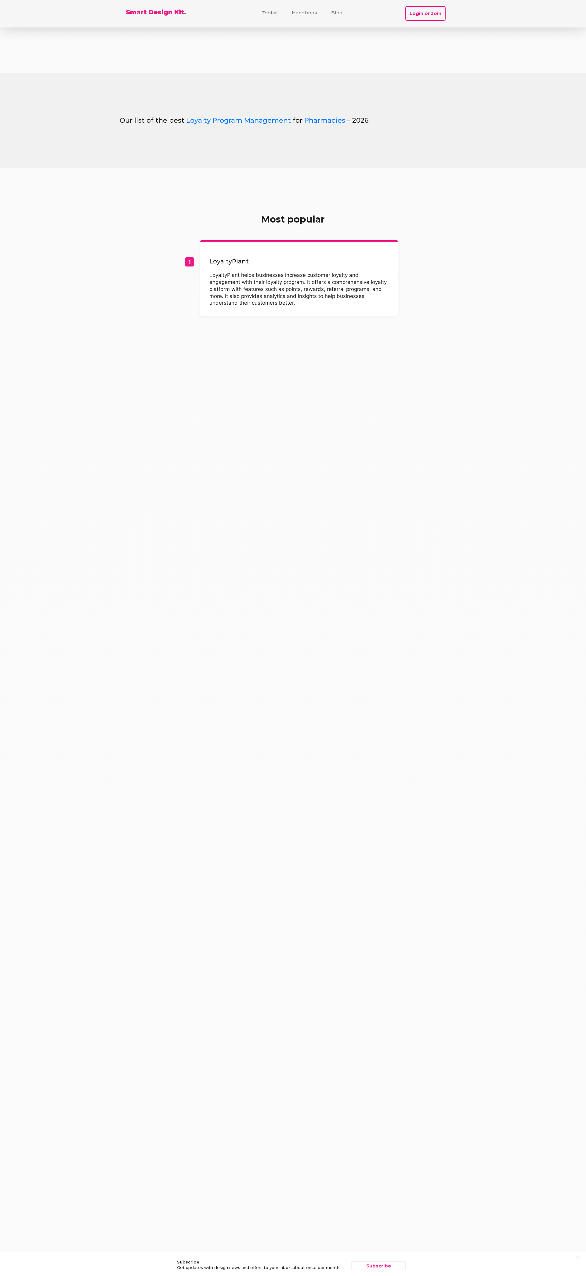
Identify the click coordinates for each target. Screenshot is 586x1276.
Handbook (304, 13)
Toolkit (270, 13)
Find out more (299, 279)
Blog (337, 13)
